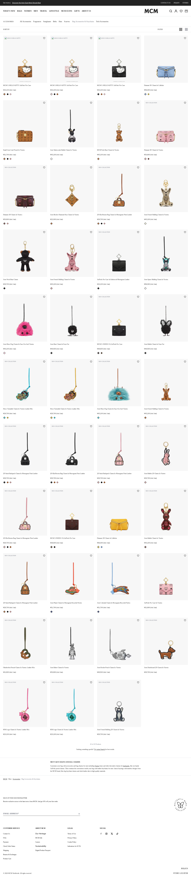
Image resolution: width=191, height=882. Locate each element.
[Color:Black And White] (51, 159)
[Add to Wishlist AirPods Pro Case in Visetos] (185, 556)
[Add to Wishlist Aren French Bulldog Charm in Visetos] (185, 168)
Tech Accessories (102, 22)
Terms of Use (72, 834)
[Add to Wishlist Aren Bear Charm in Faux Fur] (91, 297)
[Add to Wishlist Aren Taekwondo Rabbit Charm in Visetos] (91, 103)
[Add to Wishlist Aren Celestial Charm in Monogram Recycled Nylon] (138, 556)
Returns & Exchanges (10, 854)
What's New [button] (9, 11)
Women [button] (28, 11)
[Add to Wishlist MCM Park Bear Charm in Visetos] (138, 103)
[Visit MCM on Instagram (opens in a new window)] (106, 833)
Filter (160, 29)
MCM (5, 779)
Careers (37, 842)
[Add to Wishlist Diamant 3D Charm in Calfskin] (185, 38)
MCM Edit (38, 838)
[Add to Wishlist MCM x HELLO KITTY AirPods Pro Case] (44, 38)
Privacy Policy (72, 838)
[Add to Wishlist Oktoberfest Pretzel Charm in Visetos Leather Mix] (44, 620)
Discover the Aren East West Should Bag (26, 3)
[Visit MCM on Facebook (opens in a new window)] (101, 833)
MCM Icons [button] (66, 11)
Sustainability (40, 846)
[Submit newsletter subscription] (79, 814)
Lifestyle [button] (54, 11)
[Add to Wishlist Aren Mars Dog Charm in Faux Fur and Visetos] (44, 297)
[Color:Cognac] (4, 94)
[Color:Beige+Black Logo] (145, 223)
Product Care (7, 859)
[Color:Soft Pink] (10, 159)
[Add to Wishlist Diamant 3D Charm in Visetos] (185, 103)
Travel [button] (43, 11)
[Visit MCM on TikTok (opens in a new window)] (117, 833)
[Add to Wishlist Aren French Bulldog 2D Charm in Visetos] (138, 683)
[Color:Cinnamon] (148, 159)
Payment (5, 842)
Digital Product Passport (42, 850)
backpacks (126, 766)
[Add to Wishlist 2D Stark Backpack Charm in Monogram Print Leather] (44, 426)
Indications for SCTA (74, 846)
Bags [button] (19, 11)
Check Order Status (9, 846)
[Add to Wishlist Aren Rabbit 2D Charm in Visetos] (185, 426)
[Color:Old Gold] (148, 94)
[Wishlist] (181, 11)
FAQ (4, 838)
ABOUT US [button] (86, 11)
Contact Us (6, 834)
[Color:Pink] (4, 353)
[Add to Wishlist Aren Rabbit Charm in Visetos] (185, 491)
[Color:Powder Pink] (10, 94)
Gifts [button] (77, 11)
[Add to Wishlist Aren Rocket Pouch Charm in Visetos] (138, 620)
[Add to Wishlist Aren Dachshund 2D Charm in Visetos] (185, 620)
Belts (55, 22)
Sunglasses (47, 22)
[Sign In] (175, 11)
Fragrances (37, 22)
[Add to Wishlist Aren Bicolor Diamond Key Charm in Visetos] (91, 168)
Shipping (6, 850)
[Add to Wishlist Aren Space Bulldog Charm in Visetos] (185, 232)
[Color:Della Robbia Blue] (145, 94)
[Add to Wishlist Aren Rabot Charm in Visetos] (91, 620)
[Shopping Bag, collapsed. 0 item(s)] (186, 11)
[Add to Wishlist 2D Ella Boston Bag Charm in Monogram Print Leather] (138, 168)
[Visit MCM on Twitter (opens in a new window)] (112, 833)
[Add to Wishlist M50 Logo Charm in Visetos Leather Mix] (44, 683)
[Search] (170, 11)
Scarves (67, 22)
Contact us (165, 3)
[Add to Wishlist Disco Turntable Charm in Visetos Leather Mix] (44, 362)
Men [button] (36, 11)
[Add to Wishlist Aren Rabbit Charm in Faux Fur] (185, 297)
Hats (60, 22)
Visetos (97, 766)
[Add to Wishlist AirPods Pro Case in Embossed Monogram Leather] (138, 232)
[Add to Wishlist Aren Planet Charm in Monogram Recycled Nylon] (91, 556)
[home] (151, 13)
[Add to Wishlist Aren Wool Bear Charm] (44, 232)
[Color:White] (145, 288)
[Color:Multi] (51, 611)
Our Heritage (40, 834)
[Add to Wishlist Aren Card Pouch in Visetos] (44, 103)
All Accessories (25, 22)
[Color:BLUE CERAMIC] (4, 417)
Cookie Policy (72, 842)
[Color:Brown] (101, 353)
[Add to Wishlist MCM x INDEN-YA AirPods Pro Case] (138, 297)
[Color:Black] (7, 94)
